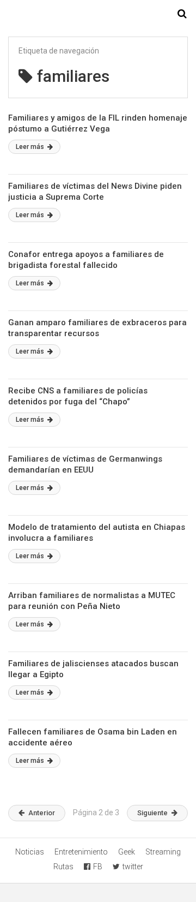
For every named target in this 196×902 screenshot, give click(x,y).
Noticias (29, 851)
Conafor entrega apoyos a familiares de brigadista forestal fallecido (86, 259)
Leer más (31, 147)
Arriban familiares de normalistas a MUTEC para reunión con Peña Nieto (91, 600)
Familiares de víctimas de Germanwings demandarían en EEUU (85, 464)
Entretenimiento (81, 851)
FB (97, 866)
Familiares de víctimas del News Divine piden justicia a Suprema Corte (95, 191)
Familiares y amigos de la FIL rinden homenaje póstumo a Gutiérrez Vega (97, 123)
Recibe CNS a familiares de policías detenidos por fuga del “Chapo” (78, 396)
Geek (126, 851)
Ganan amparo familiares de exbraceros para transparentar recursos (97, 328)
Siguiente (152, 813)
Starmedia (98, 14)
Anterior (41, 813)
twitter (132, 866)
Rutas (63, 866)
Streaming (163, 851)
